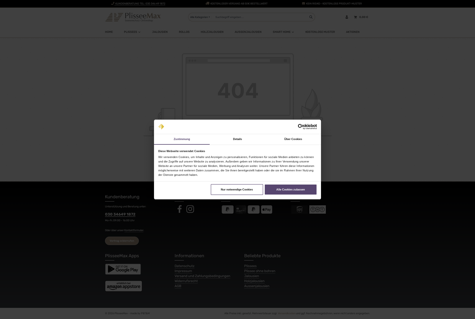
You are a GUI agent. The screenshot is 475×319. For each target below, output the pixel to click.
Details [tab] (237, 139)
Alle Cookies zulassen (290, 189)
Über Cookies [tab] (293, 139)
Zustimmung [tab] (182, 139)
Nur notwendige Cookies (237, 189)
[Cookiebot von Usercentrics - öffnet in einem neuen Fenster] (300, 127)
